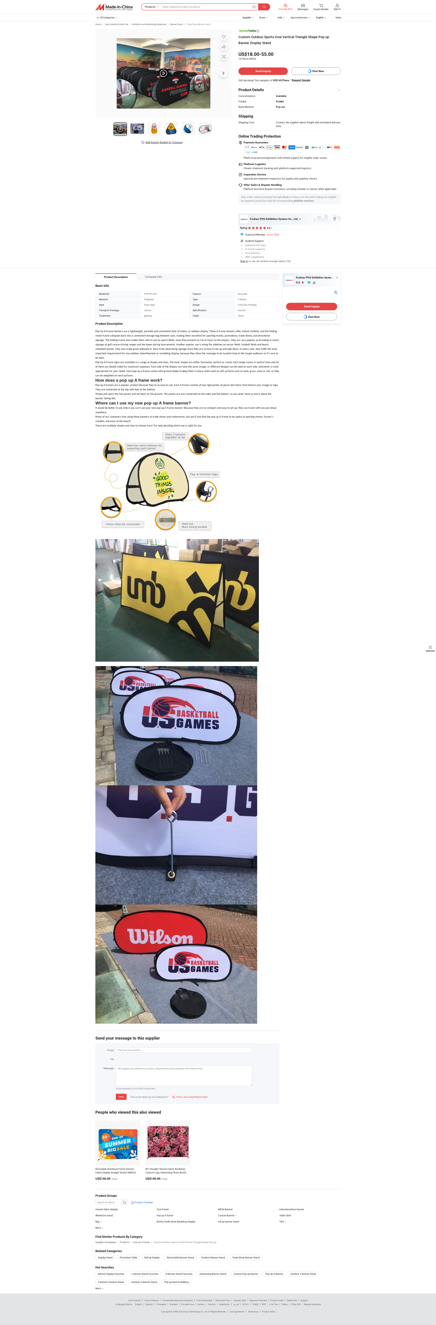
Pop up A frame (165, 1215)
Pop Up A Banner (274, 1273)
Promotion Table (128, 1257)
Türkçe (284, 1304)
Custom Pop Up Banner (245, 1273)
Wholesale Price (222, 1300)
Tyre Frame (163, 1209)
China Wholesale (204, 1300)
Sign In (244, 261)
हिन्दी (264, 1304)
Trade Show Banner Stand (198, 24)
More (98, 1288)
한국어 (246, 1304)
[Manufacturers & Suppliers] (114, 7)
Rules (338, 17)
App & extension (299, 17)
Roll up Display (152, 1257)
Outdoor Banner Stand (213, 1257)
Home (98, 24)
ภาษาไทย (273, 1304)
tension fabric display (106, 1209)
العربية (236, 1304)
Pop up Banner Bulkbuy (176, 1282)
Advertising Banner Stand (212, 1273)
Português (161, 1304)
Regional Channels (258, 1300)
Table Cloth (285, 1215)
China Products (151, 1300)
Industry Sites (240, 1300)
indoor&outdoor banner (291, 1209)
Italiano (201, 1304)
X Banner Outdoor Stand (111, 1282)
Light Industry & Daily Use (116, 24)
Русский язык (187, 1304)
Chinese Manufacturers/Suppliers (177, 1300)
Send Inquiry (263, 71)
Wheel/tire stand (104, 1215)
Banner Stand (176, 24)
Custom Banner (226, 1215)
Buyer (262, 17)
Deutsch (212, 1304)
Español (149, 1304)
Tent (281, 1221)
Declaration (253, 1311)
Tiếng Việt (296, 1304)
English (138, 1304)
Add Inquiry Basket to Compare (164, 142)
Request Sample (301, 80)
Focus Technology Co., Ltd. (195, 1311)
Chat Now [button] (318, 71)
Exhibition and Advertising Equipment (149, 24)
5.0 (298, 282)
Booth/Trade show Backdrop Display (176, 1221)
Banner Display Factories (111, 1273)
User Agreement (237, 1311)
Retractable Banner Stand (180, 1257)
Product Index (276, 1300)
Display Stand (105, 1257)
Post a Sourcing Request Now (190, 1096)
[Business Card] (335, 292)
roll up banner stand (228, 1221)
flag (97, 1221)
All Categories (107, 17)
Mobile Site (292, 1300)
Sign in (337, 9)
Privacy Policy (268, 1311)
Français (174, 1304)
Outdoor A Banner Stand (144, 1282)
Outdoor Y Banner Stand (303, 1273)
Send (121, 1096)
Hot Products (134, 1300)
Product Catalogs (143, 1202)
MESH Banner (225, 1209)
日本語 (255, 1304)
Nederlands (224, 1304)
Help (279, 17)
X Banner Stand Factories (178, 1273)
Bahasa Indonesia (312, 1304)
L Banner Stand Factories (144, 1273)
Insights (304, 1300)
